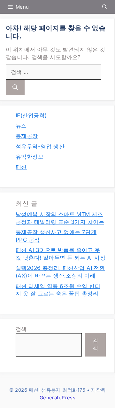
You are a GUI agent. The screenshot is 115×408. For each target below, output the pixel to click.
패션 (21, 167)
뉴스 (21, 125)
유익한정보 (29, 156)
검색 (21, 329)
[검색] (15, 87)
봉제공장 (27, 136)
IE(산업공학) (31, 115)
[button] (104, 7)
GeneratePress (57, 398)
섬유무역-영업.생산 (40, 146)
